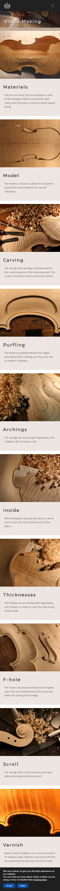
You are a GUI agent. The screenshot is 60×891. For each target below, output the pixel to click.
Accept (9, 885)
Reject (22, 885)
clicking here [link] (40, 879)
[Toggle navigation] (52, 5)
